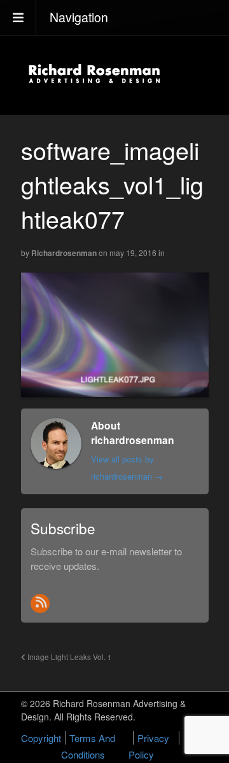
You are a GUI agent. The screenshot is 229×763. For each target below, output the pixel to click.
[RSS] (40, 603)
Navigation (79, 17)
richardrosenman (64, 253)
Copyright (41, 738)
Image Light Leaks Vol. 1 (68, 657)
